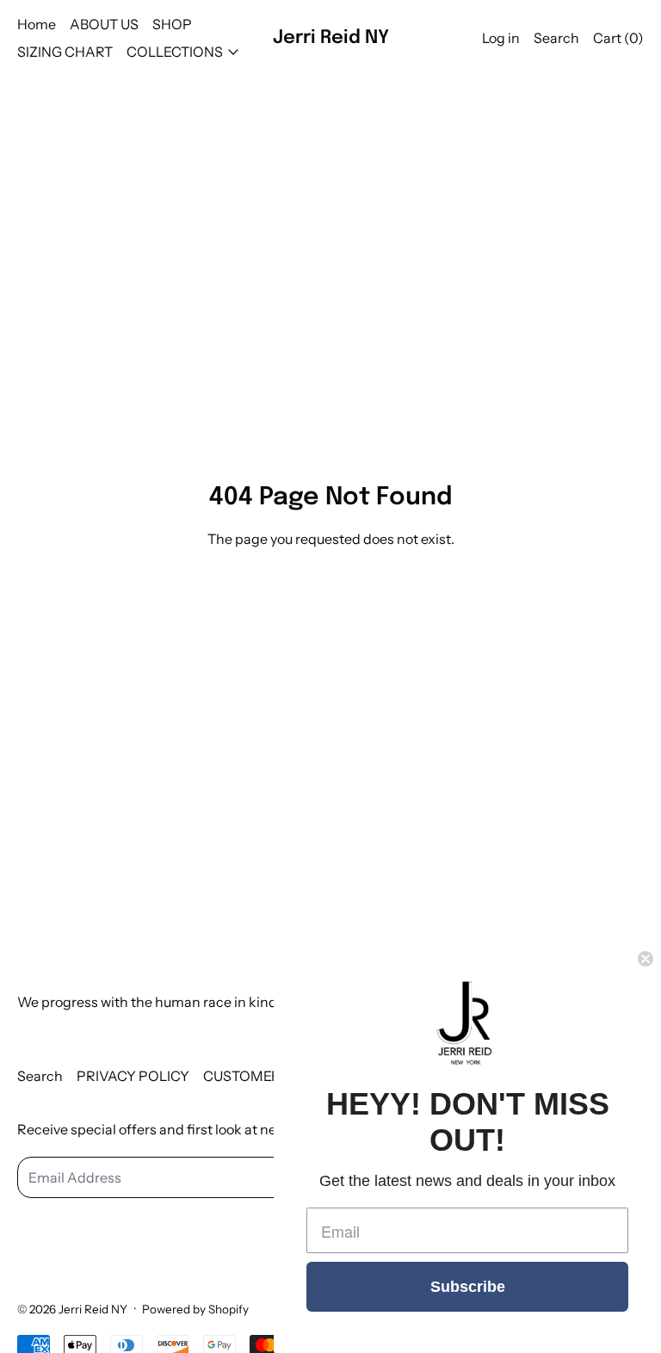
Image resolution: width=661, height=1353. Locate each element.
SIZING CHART (65, 51)
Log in (501, 37)
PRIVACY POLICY (133, 1075)
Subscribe (467, 1286)
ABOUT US (104, 24)
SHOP (172, 24)
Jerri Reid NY (93, 1309)
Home (36, 24)
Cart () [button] (618, 37)
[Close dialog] (645, 958)
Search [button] (556, 37)
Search (40, 1075)
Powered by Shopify (195, 1309)
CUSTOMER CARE (262, 1075)
